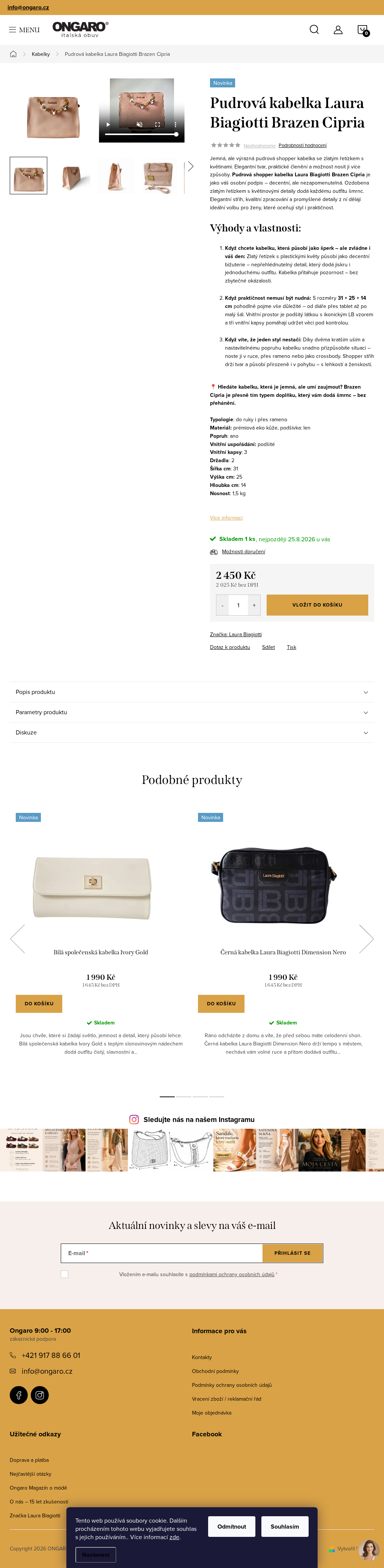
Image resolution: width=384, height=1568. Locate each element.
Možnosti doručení (243, 551)
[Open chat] (369, 1546)
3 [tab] (200, 1096)
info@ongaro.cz (28, 7)
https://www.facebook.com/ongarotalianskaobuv (19, 1395)
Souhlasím (285, 1526)
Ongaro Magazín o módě (38, 1487)
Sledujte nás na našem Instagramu (199, 1119)
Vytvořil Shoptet (356, 1548)
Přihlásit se (292, 1253)
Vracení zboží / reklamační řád (226, 1399)
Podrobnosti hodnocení (303, 146)
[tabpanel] (101, 947)
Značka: (236, 634)
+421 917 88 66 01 (51, 1355)
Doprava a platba (29, 1460)
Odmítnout (232, 1526)
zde (174, 1537)
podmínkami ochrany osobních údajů (231, 1274)
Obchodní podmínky (215, 1371)
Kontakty (202, 1357)
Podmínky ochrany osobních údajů (232, 1385)
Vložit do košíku (317, 604)
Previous (17, 939)
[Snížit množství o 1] (222, 605)
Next (366, 939)
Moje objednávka (211, 1412)
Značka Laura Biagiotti (35, 1515)
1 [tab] (167, 1096)
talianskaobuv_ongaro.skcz (40, 1395)
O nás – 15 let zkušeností (39, 1501)
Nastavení (96, 1554)
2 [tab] (183, 1096)
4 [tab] (216, 1096)
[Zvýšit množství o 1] (254, 605)
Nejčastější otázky (30, 1473)
